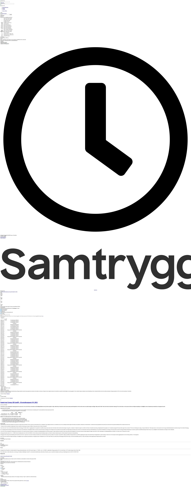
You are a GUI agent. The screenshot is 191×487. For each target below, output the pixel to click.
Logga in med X (4, 13)
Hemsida (1, 485)
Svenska (1, 236)
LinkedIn (7, 485)
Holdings (11, 398)
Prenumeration (2, 307)
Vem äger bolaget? (3, 396)
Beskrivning (2, 385)
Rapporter (3, 311)
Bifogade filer (2, 290)
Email (1, 459)
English (5, 236)
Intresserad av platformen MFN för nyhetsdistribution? (8, 40)
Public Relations (4, 310)
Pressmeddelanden (5, 7)
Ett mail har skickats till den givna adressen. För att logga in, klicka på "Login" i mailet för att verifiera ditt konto (18, 476)
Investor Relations (4, 309)
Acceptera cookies (3, 481)
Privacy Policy (4, 10)
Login (11, 14)
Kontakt (3, 9)
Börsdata (8, 393)
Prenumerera (2, 461)
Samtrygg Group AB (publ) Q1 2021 (11, 291)
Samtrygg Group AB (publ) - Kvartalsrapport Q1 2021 (19, 402)
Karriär (4, 485)
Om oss (3, 8)
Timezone (1, 463)
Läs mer (27, 480)
